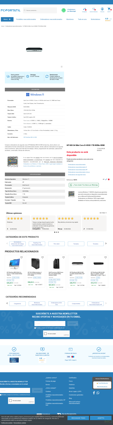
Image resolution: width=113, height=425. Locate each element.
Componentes (76, 303)
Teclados (76, 244)
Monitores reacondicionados (37, 303)
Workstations (95, 19)
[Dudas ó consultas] (71, 185)
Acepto (101, 418)
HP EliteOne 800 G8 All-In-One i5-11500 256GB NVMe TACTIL (14, 274)
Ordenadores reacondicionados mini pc (79, 172)
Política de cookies (7, 423)
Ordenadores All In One (56, 303)
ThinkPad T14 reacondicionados (37, 243)
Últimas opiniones (14, 213)
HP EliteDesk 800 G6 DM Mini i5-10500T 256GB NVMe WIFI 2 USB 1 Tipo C (98, 274)
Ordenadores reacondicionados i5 (77, 167)
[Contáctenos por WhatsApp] (63, 10)
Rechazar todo (78, 418)
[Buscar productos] (24, 10)
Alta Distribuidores (102, 386)
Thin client (56, 244)
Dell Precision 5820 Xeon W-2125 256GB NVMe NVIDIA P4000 (56, 274)
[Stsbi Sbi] (94, 392)
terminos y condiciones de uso (56, 328)
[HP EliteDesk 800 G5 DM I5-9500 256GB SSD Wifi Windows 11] (77, 263)
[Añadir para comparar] (106, 179)
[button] (7, 243)
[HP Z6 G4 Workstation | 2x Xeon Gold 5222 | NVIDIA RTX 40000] (35, 263)
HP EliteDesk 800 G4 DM (30, 137)
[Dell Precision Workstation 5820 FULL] (56, 263)
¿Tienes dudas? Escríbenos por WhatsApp (85, 185)
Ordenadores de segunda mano (77, 174)
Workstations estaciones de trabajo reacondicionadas (17, 244)
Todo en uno (82, 19)
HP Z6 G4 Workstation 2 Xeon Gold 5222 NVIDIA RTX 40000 (35, 274)
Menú (6, 19)
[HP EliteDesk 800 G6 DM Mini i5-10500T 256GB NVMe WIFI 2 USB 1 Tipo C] (98, 263)
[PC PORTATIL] (10, 10)
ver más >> (103, 213)
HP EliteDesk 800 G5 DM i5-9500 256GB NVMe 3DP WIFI (77, 274)
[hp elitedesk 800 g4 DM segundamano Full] (61, 66)
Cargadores (17, 303)
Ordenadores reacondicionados (51, 19)
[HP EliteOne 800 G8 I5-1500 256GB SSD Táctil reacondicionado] (14, 263)
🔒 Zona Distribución (102, 383)
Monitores (70, 19)
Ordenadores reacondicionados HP (77, 169)
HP (103, 179)
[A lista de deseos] (21, 257)
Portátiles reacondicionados (26, 19)
